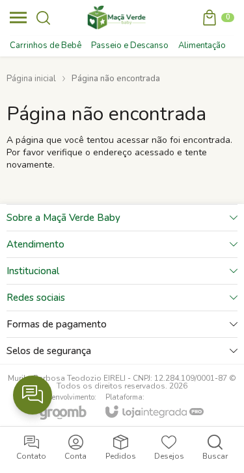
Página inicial (31, 78)
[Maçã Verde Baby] (118, 17)
